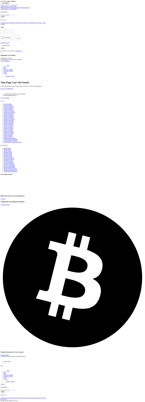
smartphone (3, 22)
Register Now (19, 51)
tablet (7, 22)
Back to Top (3, 399)
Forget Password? (5, 42)
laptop (20, 22)
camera (44, 22)
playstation (24, 22)
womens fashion (31, 22)
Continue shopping (5, 61)
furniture (16, 22)
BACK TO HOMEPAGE (7, 88)
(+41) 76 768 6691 (5, 98)
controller (11, 22)
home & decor (38, 22)
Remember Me (6, 45)
